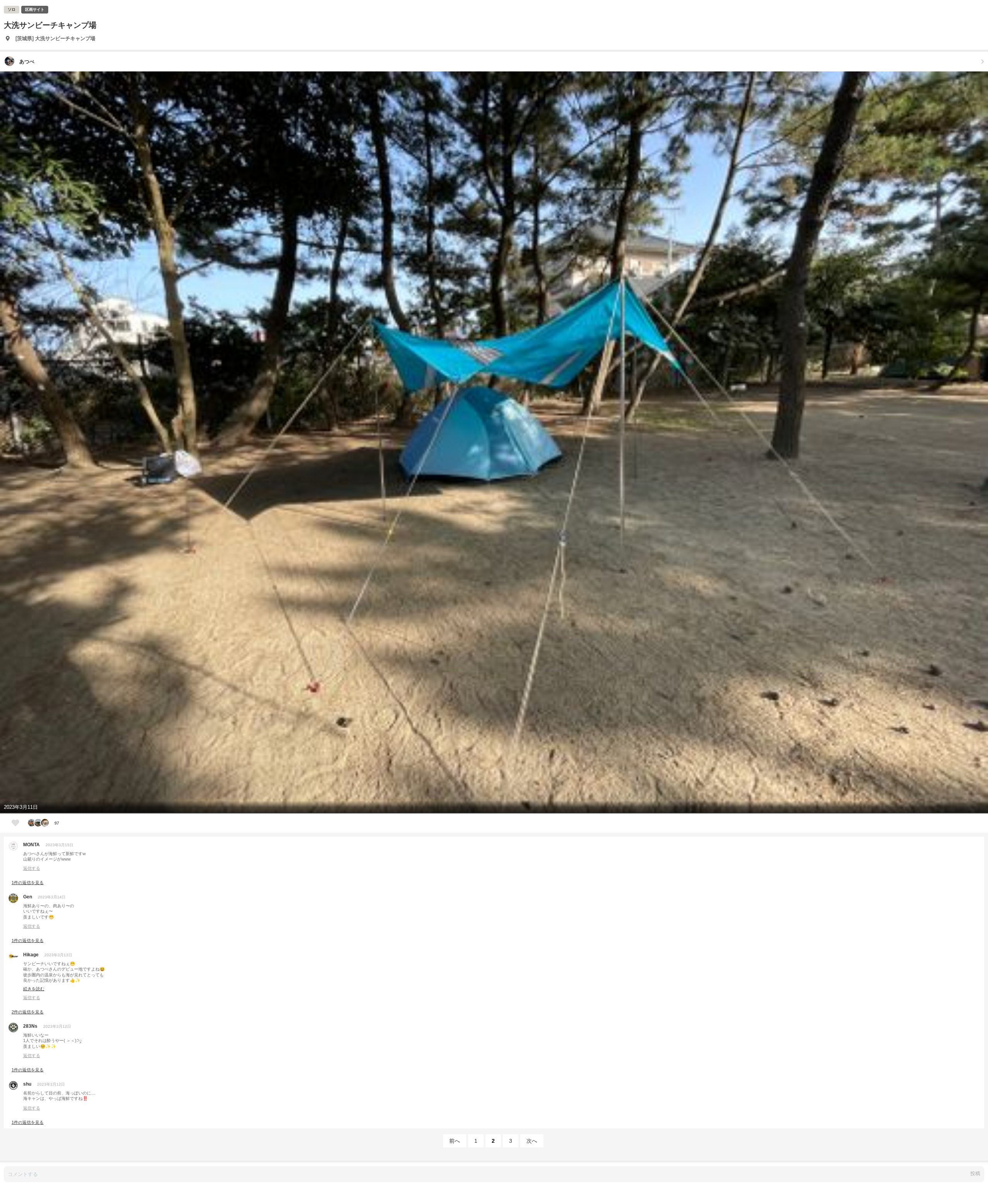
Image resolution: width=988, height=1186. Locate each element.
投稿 (975, 1173)
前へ (454, 1141)
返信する (31, 868)
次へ (531, 1141)
